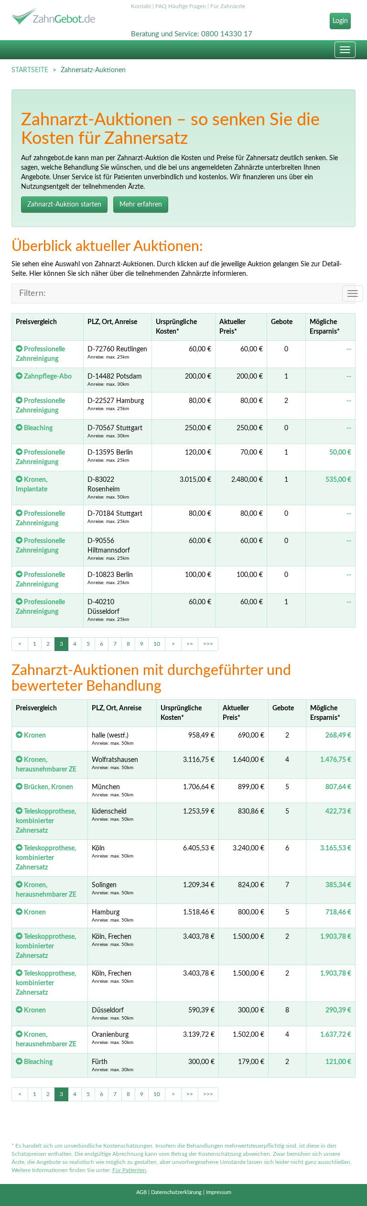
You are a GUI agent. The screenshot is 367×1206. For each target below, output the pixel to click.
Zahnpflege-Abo (47, 376)
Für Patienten (129, 1170)
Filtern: (32, 293)
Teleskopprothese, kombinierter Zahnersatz (46, 821)
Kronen (34, 735)
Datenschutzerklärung (176, 1192)
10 (156, 644)
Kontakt (141, 6)
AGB (141, 1192)
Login (340, 21)
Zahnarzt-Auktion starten (64, 204)
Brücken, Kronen (47, 787)
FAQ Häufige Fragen (180, 6)
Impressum (218, 1192)
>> (189, 644)
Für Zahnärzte (227, 6)
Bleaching (37, 428)
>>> (208, 644)
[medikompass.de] (64, 17)
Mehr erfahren (140, 204)
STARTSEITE (29, 70)
